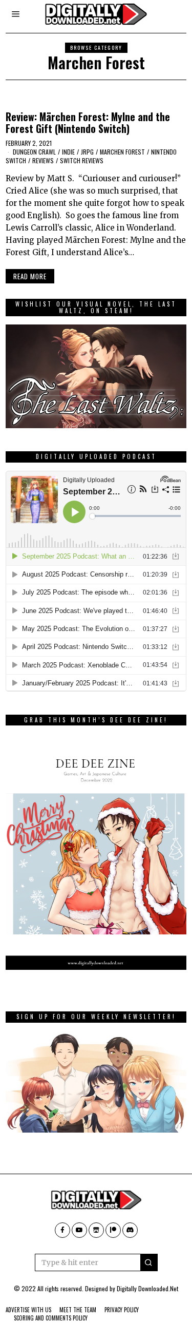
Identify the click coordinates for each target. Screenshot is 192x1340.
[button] (149, 1262)
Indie (68, 151)
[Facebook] (62, 1230)
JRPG (87, 151)
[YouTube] (79, 1230)
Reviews (43, 160)
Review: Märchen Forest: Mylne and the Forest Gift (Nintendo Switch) (88, 122)
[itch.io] (96, 1230)
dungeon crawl (34, 151)
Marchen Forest (122, 151)
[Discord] (130, 1230)
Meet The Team (77, 1310)
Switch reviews (81, 160)
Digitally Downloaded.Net (147, 1288)
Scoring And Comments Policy (51, 1318)
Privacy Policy (121, 1310)
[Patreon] (113, 1230)
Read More (30, 276)
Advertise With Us (28, 1310)
